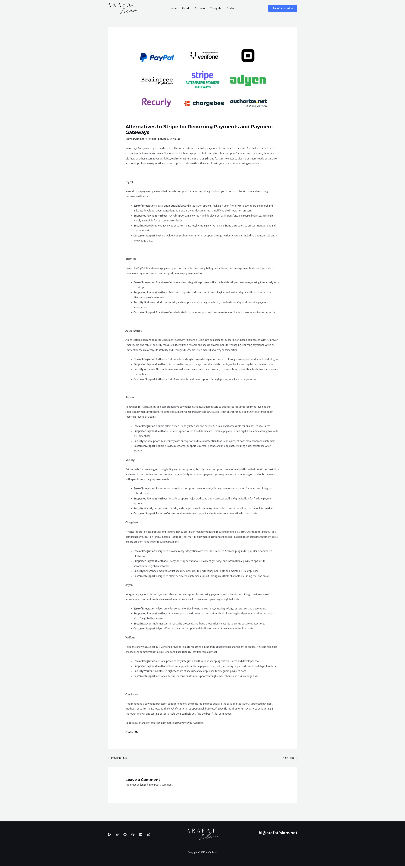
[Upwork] (132, 834)
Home (173, 8)
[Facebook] (109, 834)
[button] (282, 8)
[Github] (125, 834)
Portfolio (199, 8)
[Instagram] (117, 834)
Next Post (290, 757)
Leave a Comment (135, 139)
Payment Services (157, 139)
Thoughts (215, 8)
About (185, 8)
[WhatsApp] (148, 834)
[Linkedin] (140, 834)
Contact (231, 8)
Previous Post (117, 757)
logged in (145, 784)
